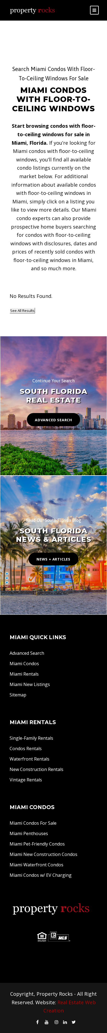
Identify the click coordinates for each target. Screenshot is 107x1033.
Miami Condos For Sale (33, 823)
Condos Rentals (26, 748)
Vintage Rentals (26, 780)
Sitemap (18, 695)
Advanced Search (27, 653)
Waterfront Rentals (29, 759)
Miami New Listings (30, 684)
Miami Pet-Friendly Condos (37, 844)
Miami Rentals (24, 674)
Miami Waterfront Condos (36, 865)
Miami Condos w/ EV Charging (41, 875)
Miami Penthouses (29, 833)
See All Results (22, 310)
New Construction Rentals (36, 769)
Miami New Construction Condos (43, 854)
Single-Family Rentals (31, 738)
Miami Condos (24, 664)
